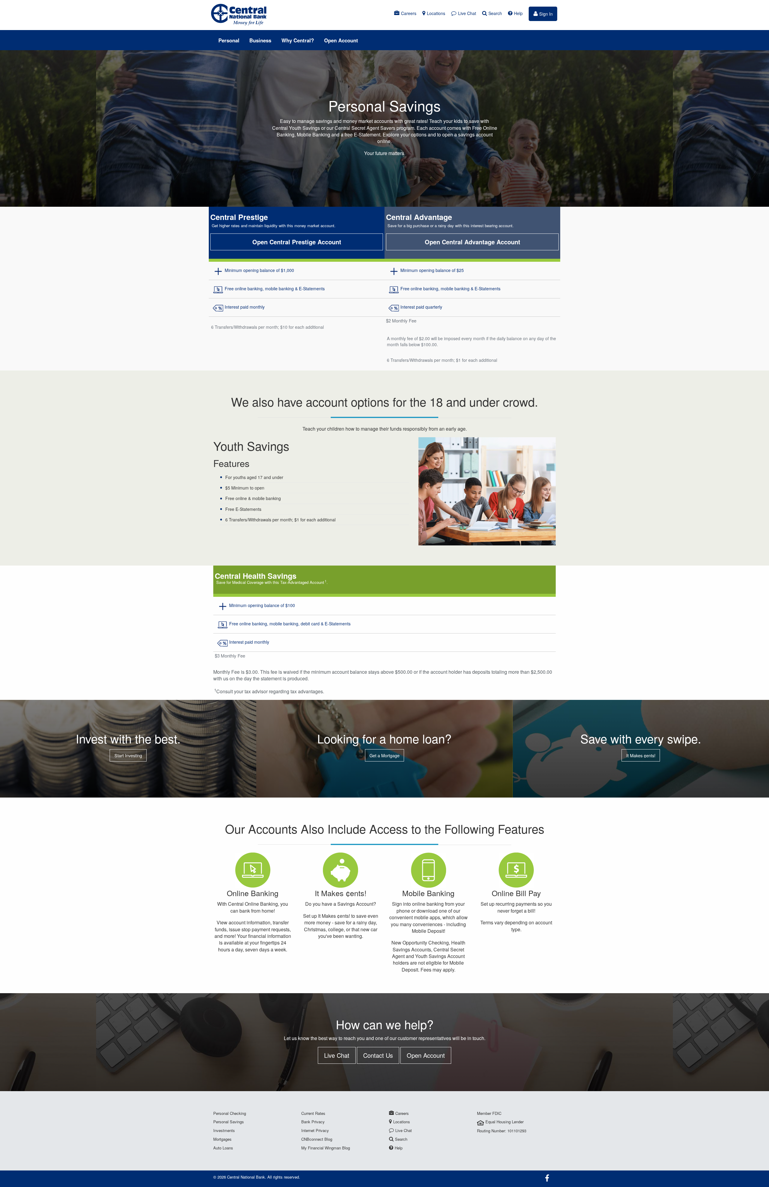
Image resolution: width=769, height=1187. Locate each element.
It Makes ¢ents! (640, 755)
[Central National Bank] (239, 14)
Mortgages (222, 1139)
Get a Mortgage (384, 755)
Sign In (546, 14)
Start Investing (128, 755)
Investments (224, 1130)
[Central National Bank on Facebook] (548, 1178)
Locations (436, 13)
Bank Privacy (313, 1121)
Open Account (341, 40)
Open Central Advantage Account (472, 241)
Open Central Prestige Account (296, 241)
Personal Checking (229, 1113)
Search (495, 13)
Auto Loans (223, 1148)
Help (518, 13)
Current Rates (313, 1113)
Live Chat (467, 13)
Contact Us (378, 1055)
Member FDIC (489, 1113)
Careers (408, 13)
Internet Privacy (315, 1130)
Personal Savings (228, 1121)
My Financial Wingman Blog (325, 1148)
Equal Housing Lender (504, 1121)
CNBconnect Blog (316, 1139)
